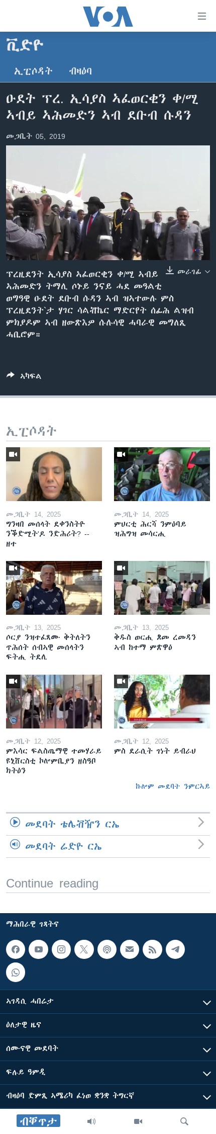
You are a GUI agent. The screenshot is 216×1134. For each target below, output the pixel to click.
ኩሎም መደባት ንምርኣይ (173, 786)
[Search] (184, 1121)
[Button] (24, 378)
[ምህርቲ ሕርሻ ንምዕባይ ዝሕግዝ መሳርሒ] (162, 474)
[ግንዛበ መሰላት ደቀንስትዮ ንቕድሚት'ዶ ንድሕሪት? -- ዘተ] (54, 474)
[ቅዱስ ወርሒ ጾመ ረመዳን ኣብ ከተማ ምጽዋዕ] (162, 588)
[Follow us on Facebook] (15, 949)
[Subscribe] (129, 949)
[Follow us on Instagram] (61, 949)
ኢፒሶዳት (33, 71)
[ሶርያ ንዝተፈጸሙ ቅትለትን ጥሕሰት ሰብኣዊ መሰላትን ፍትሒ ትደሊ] (54, 588)
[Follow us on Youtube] (38, 949)
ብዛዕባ (80, 71)
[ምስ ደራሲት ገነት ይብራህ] (162, 701)
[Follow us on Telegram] (175, 949)
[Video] (138, 1121)
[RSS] (152, 949)
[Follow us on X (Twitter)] (83, 949)
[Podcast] (107, 949)
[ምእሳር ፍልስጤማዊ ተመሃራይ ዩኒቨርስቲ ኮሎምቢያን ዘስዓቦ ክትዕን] (54, 701)
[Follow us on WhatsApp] (15, 972)
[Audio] (91, 1121)
